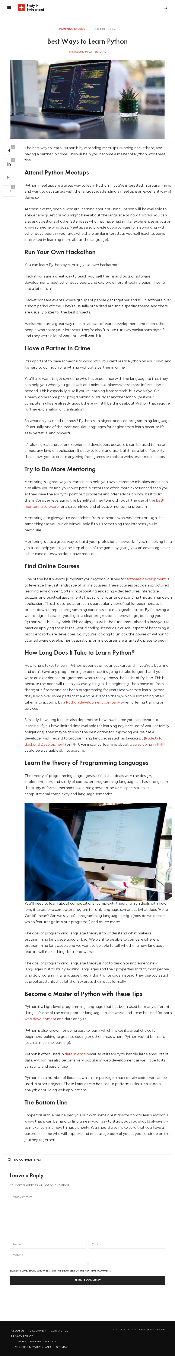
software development (146, 579)
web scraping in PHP (147, 744)
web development (40, 1019)
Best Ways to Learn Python (87, 41)
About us (17, 1330)
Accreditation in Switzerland (33, 1341)
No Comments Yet (28, 1159)
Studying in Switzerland (89, 51)
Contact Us (59, 1330)
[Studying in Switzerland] (31, 7)
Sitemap (62, 1347)
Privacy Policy (22, 1336)
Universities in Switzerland (31, 1347)
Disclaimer (37, 1330)
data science (75, 1054)
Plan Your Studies (72, 29)
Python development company (93, 702)
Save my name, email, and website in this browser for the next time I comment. (60, 1270)
